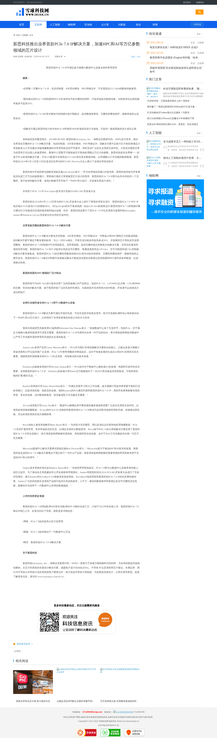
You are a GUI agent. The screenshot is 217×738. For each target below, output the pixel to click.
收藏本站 (200, 2)
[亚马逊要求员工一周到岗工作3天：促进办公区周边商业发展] (154, 150)
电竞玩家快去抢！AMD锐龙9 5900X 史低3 (174, 47)
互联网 (25, 35)
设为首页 (187, 2)
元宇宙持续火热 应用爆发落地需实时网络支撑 (120, 701)
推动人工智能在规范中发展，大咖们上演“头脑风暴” (183, 158)
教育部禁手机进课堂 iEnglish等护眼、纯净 (174, 57)
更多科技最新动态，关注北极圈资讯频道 (77, 605)
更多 (199, 34)
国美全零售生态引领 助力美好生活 (33, 701)
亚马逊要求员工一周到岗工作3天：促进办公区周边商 (183, 141)
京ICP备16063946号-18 (108, 725)
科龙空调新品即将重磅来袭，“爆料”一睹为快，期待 (182, 88)
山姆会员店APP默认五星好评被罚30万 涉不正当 (76, 701)
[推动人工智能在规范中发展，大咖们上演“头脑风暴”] (154, 166)
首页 (18, 35)
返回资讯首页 (25, 644)
